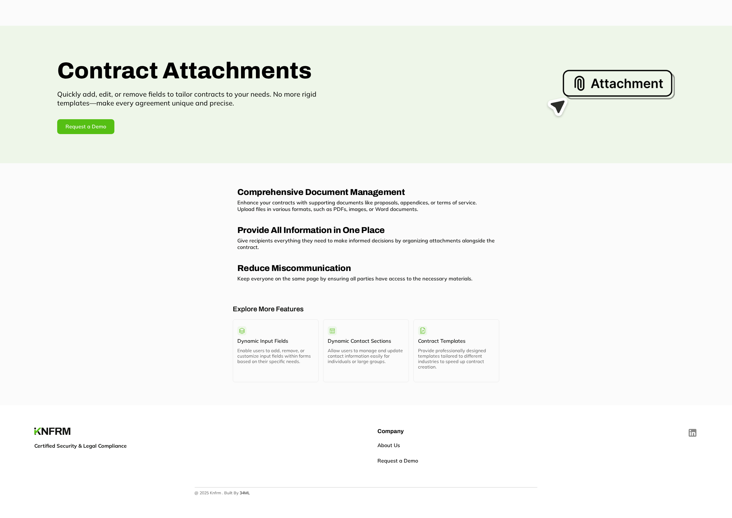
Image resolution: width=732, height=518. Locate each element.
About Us (389, 445)
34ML (245, 492)
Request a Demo (397, 460)
